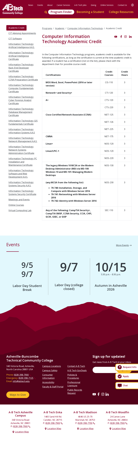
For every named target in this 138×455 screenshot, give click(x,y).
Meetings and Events (19, 199)
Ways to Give (18, 395)
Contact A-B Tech (76, 366)
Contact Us (122, 5)
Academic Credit (16, 27)
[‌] (115, 36)
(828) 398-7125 (25, 378)
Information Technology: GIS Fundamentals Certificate (23, 122)
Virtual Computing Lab (19, 210)
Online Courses (16, 205)
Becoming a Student (90, 12)
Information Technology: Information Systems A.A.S (21, 131)
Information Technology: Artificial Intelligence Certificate (21, 56)
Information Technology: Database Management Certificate (21, 112)
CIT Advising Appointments (22, 33)
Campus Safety (49, 370)
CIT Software (15, 38)
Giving (93, 5)
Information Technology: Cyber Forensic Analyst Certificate (21, 100)
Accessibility (48, 382)
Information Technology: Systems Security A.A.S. (21, 184)
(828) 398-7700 (85, 423)
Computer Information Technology (85, 28)
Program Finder (61, 12)
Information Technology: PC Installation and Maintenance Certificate (22, 162)
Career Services (63, 5)
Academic (59, 28)
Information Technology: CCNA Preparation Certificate (23, 78)
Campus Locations (51, 366)
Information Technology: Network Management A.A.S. (22, 140)
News (30, 5)
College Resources (121, 12)
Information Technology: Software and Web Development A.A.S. (21, 173)
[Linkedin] (107, 394)
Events (40, 5)
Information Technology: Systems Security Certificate (22, 192)
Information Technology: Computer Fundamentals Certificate (21, 88)
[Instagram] (102, 394)
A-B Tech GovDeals (77, 370)
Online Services (106, 5)
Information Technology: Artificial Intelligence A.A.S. (21, 46)
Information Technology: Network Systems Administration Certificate (21, 150)
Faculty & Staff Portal (52, 386)
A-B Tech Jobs (80, 5)
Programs (47, 28)
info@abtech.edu (21, 381)
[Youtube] (94, 394)
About (49, 5)
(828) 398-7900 (21, 374)
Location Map (22, 431)
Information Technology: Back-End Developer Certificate (21, 68)
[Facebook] (98, 394)
